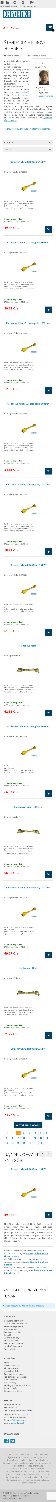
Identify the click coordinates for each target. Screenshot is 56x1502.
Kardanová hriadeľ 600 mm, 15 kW (28, 161)
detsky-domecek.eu (14, 1471)
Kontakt (7, 1335)
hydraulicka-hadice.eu (39, 1480)
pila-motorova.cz (13, 1474)
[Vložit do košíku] (48, 1215)
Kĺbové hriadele (14, 55)
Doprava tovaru (11, 1329)
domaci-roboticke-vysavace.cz (35, 1474)
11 (29, 1138)
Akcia (6, 1362)
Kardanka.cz (12, 1480)
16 (12, 1143)
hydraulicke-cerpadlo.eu (17, 1460)
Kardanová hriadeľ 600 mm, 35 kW (28, 1048)
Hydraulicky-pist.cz (32, 1477)
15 (7, 1143)
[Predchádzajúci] (42, 1154)
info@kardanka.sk (18, 1420)
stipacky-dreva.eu (25, 1463)
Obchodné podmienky (13, 1321)
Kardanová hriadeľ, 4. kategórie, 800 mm (28, 726)
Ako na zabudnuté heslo (14, 1343)
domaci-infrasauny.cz (20, 1468)
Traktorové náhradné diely (15, 1377)
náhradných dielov (20, 95)
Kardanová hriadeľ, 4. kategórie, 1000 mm (28, 887)
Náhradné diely (10, 1379)
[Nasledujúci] (49, 1154)
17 (18, 1143)
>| (41, 1143)
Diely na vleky (10, 1382)
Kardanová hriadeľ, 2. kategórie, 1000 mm (28, 484)
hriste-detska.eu (20, 1466)
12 (35, 1138)
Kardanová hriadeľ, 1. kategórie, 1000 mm (28, 323)
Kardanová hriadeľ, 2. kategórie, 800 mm (28, 403)
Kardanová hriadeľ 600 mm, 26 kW (28, 565)
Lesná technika (10, 1388)
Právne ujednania (11, 1340)
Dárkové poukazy (11, 1365)
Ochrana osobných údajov (15, 1323)
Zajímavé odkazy (11, 1337)
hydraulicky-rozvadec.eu (18, 1457)
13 (41, 1138)
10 (24, 1138)
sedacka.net (23, 1480)
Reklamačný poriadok (13, 1326)
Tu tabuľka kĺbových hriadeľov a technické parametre (27, 129)
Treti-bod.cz (46, 1477)
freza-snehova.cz (35, 1466)
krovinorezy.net (10, 1463)
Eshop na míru (9, 1498)
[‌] (6, 1441)
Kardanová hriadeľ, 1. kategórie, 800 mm (28, 242)
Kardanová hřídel (28, 645)
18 (24, 1143)
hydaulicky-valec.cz (38, 1457)
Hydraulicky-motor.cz (13, 1477)
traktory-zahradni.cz (43, 1463)
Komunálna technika (13, 1391)
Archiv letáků (9, 1349)
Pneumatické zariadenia (14, 1374)
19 (29, 1143)
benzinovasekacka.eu (38, 1460)
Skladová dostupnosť (13, 1346)
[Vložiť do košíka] (48, 229)
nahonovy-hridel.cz (27, 1482)
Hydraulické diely (11, 1371)
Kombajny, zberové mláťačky (17, 1385)
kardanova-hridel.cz (42, 1454)
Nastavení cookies (21, 1495)
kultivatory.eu (43, 1471)
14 (47, 1138)
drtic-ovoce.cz (30, 1471)
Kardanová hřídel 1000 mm (28, 806)
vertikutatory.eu (37, 1468)
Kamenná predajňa (12, 1332)
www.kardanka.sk (16, 1423)
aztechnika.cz (26, 1454)
